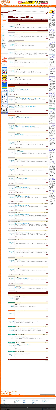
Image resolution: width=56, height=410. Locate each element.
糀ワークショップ (11, 111)
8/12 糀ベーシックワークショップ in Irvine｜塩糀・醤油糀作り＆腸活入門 (25, 106)
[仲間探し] (42, 5)
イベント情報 (4, 10)
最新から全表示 (3, 15)
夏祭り (9, 83)
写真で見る (3, 25)
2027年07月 (3, 40)
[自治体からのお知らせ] (7, 5)
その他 (15, 130)
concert (12, 94)
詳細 (46, 93)
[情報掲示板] (26, 5)
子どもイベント (20, 83)
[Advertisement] (4, 127)
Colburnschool (10, 66)
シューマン (16, 66)
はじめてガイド (3, 400)
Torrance (47, 318)
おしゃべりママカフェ (18, 287)
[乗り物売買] (32, 5)
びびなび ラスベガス (44, 402)
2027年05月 (3, 38)
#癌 (11, 165)
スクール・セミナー (17, 110)
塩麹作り (16, 111)
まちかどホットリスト (17, 400)
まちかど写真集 (34, 403)
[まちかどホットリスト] (16, 5)
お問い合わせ (3, 403)
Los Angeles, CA (46, 32)
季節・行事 (3, 44)
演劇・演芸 (3, 46)
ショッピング (3, 48)
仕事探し (15, 403)
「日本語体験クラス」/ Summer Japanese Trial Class (22, 344)
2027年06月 (3, 39)
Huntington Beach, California (44, 194)
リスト (19, 66)
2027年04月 (3, 37)
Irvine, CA (46, 342)
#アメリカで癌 (20, 165)
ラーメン (10, 147)
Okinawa (10, 94)
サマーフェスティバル (24, 83)
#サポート (17, 165)
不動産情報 (24, 402)
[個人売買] (29, 5)
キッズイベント (16, 83)
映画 (2, 49)
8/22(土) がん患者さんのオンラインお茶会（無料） (22, 178)
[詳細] (12, 99)
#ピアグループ (13, 165)
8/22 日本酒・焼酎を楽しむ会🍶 (19, 151)
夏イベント (12, 83)
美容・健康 (16, 102)
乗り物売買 (24, 400)
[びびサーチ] (2, 5)
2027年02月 (3, 35)
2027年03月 (3, 36)
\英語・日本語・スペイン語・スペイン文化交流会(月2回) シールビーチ (25, 126)
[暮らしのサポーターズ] (46, 5)
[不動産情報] (35, 5)
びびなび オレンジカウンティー (46, 400)
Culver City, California (45, 96)
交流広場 (33, 402)
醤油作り (18, 111)
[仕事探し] (23, 5)
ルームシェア (25, 403)
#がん (9, 165)
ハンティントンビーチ (45, 334)
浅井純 (13, 66)
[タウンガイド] (11, 5)
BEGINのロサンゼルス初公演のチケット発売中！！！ (22, 89)
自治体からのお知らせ (35, 400)
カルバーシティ (20, 147)
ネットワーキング (13, 147)
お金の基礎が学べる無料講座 (19, 134)
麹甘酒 (20, 111)
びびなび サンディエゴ (45, 401)
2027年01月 (3, 34)
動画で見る (3, 26)
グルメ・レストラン (4, 47)
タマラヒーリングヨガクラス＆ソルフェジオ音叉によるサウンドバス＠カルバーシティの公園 (28, 98)
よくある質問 (3, 402)
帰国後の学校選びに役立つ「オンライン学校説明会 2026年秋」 (24, 117)
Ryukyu (14, 94)
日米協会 (17, 147)
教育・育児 (16, 291)
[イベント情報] (20, 5)
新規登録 (4, 12)
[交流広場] (51, 5)
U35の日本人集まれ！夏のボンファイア (20, 336)
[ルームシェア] (39, 5)
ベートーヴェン (22, 66)
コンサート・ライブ (4, 45)
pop (16, 94)
